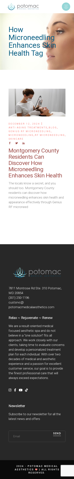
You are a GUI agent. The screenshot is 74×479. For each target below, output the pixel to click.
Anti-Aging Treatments (28, 127)
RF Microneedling (50, 135)
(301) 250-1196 (19, 298)
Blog (53, 127)
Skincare (16, 139)
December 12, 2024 (24, 123)
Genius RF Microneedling (30, 131)
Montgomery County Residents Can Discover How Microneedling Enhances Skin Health (35, 163)
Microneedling (21, 135)
